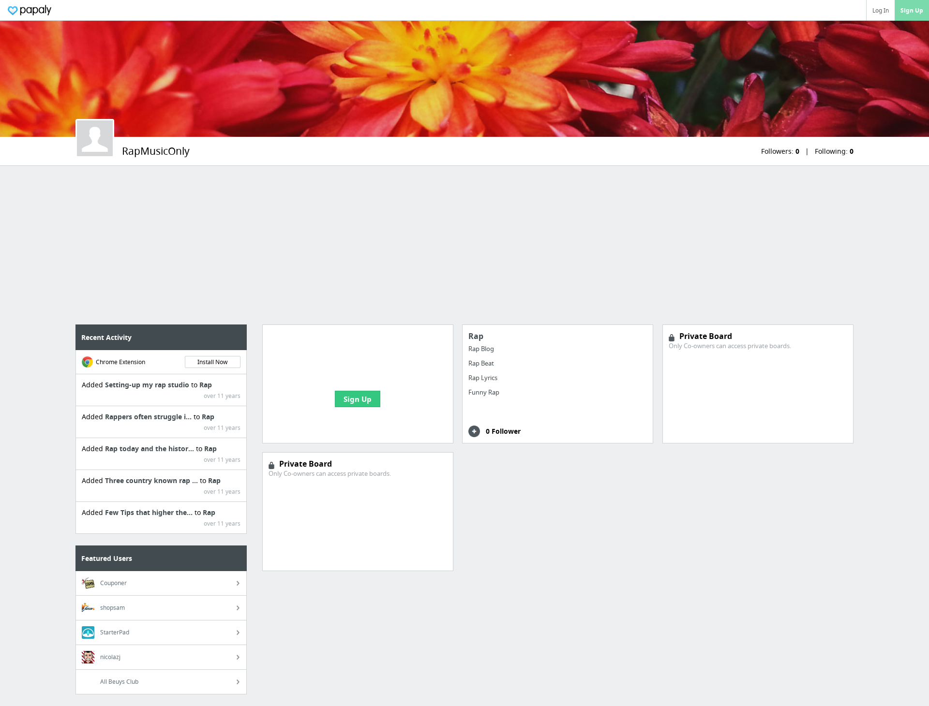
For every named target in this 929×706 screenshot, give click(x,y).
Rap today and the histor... (150, 448)
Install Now (212, 362)
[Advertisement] (464, 245)
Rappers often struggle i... (149, 416)
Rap (205, 384)
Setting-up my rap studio (148, 384)
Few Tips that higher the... (150, 512)
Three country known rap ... (152, 480)
